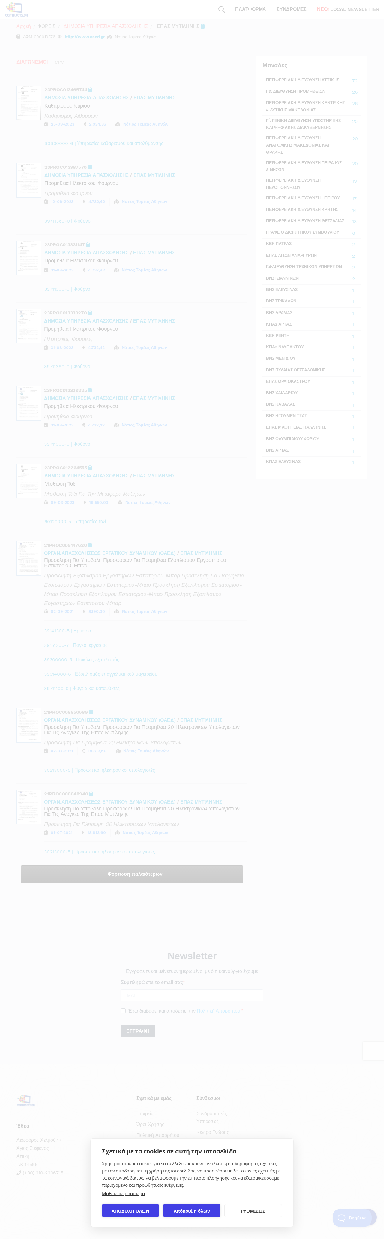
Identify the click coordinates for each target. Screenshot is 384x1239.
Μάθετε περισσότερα (123, 1193)
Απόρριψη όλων (192, 1211)
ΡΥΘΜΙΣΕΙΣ (253, 1211)
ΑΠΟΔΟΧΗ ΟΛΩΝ (130, 1211)
